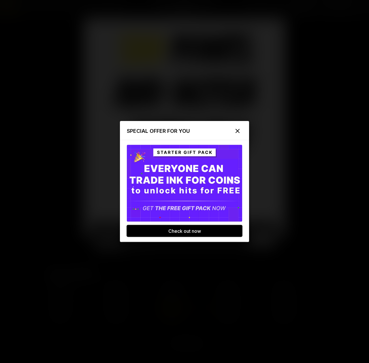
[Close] (237, 131)
